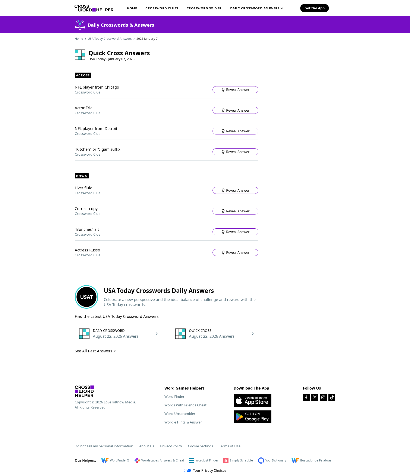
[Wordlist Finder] (84, 391)
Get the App (315, 8)
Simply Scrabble (241, 460)
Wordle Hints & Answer (183, 422)
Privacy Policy (171, 446)
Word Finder (174, 396)
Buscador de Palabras (315, 460)
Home (132, 8)
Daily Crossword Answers (255, 8)
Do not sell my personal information (104, 446)
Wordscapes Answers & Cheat (162, 460)
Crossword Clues (161, 8)
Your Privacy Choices (209, 470)
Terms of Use (229, 446)
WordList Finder (207, 460)
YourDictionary (275, 460)
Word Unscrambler (179, 413)
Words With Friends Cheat (185, 405)
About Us (146, 446)
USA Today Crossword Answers (110, 38)
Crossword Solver (204, 8)
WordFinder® (119, 460)
